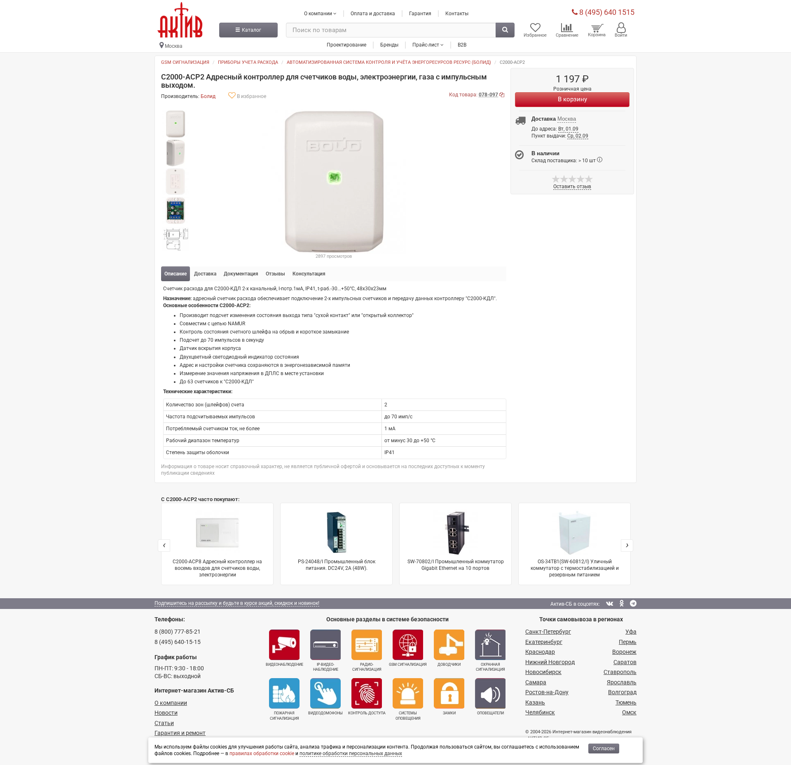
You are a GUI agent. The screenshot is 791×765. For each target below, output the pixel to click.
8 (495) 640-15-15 (177, 642)
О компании (170, 703)
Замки (449, 713)
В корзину (572, 99)
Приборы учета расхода (248, 62)
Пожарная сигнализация (284, 715)
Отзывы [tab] (275, 274)
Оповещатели (490, 713)
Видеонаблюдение (284, 664)
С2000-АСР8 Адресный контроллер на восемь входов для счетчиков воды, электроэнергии (217, 568)
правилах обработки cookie (261, 753)
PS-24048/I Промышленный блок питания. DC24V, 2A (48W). (336, 565)
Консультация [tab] (309, 274)
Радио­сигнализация (366, 667)
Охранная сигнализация (490, 667)
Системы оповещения (408, 715)
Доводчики (449, 664)
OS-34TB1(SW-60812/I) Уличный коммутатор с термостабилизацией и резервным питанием (575, 568)
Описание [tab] (175, 274)
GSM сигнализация (185, 62)
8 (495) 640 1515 (606, 12)
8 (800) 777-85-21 (177, 631)
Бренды (389, 45)
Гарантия (420, 13)
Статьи (164, 723)
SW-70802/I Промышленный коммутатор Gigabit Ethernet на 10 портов (455, 565)
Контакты (456, 13)
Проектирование (346, 45)
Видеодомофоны (325, 713)
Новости (166, 712)
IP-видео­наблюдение (325, 667)
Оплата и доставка (373, 13)
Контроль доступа (367, 713)
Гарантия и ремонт (180, 733)
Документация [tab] (241, 274)
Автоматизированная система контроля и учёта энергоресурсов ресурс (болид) (389, 62)
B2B (462, 45)
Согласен (604, 748)
